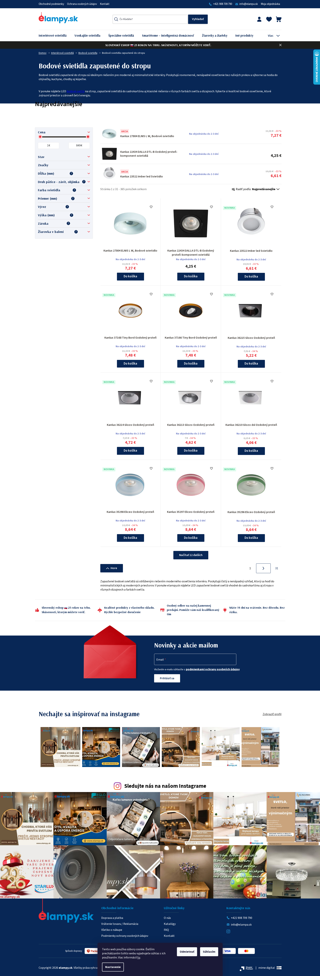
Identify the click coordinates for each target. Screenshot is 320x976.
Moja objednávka (270, 4)
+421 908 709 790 (222, 4)
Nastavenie (113, 967)
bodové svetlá (75, 91)
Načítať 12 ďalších (190, 555)
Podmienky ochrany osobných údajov (124, 936)
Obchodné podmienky (51, 4)
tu (138, 957)
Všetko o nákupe (111, 930)
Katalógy (170, 924)
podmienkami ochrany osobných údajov (213, 669)
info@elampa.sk (248, 4)
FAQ (166, 930)
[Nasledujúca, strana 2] (263, 568)
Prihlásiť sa (167, 678)
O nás (167, 918)
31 (276, 568)
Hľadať (198, 19)
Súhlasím (209, 952)
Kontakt (104, 4)
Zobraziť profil (272, 714)
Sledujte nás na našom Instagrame (165, 786)
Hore (114, 568)
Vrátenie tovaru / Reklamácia (119, 924)
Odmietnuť (187, 952)
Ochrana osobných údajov (82, 4)
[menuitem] (55, 35)
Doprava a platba (112, 918)
